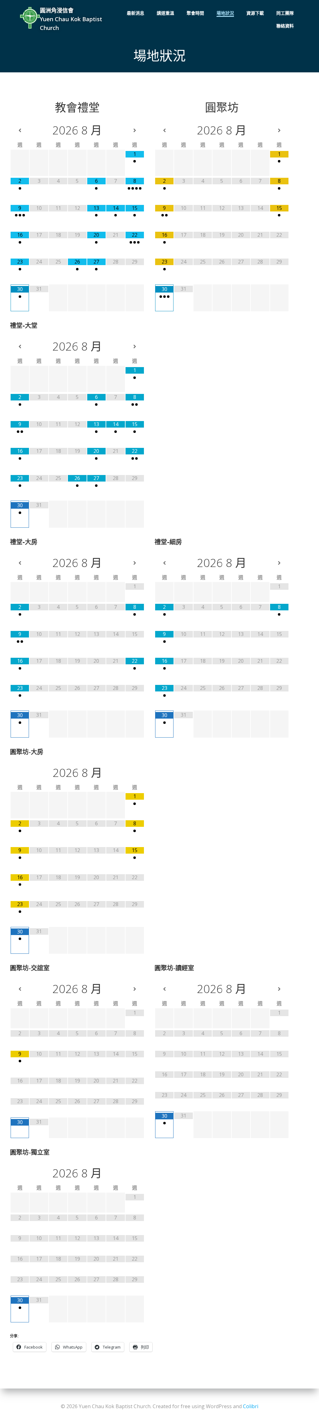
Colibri (250, 1406)
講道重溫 (165, 13)
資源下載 (255, 13)
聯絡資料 (285, 26)
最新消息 (135, 13)
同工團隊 (285, 13)
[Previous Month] (20, 130)
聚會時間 (195, 13)
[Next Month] (135, 130)
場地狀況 (225, 13)
